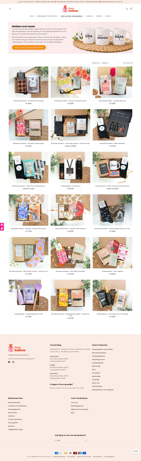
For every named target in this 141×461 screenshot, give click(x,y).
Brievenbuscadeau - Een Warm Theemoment (28, 143)
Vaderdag (95, 380)
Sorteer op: (96, 63)
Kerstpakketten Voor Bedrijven (103, 390)
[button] (10, 9)
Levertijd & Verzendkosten (17, 406)
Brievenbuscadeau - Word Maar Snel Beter (70, 271)
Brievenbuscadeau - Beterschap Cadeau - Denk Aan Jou (28, 271)
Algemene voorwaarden (84, 456)
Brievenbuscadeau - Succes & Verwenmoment (70, 101)
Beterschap (96, 366)
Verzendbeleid (97, 456)
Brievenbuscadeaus (99, 353)
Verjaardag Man (97, 363)
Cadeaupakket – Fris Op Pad (70, 186)
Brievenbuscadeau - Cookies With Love (112, 101)
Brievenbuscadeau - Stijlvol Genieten (112, 143)
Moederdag (96, 376)
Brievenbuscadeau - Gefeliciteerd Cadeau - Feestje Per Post (71, 314)
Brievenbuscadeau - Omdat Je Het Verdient (70, 228)
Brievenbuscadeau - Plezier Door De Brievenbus (28, 186)
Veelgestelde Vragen (15, 429)
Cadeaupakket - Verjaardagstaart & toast (28, 314)
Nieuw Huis (96, 383)
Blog (72, 413)
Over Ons (74, 403)
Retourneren (12, 413)
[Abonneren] (85, 440)
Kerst (94, 369)
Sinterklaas (96, 373)
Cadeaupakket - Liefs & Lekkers (112, 271)
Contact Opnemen (15, 419)
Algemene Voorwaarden (79, 409)
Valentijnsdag (97, 386)
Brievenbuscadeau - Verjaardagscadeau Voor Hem (112, 228)
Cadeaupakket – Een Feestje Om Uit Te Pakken (112, 314)
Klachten (11, 426)
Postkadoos (35, 456)
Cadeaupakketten (98, 356)
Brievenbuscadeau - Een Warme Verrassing (28, 101)
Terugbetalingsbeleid (58, 456)
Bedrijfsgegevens (77, 406)
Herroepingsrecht (14, 409)
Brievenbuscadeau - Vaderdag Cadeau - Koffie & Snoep (70, 143)
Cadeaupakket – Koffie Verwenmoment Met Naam (112, 186)
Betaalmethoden (14, 403)
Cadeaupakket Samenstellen (102, 349)
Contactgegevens (109, 456)
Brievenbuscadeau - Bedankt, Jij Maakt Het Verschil (28, 229)
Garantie (11, 416)
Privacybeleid (13, 423)
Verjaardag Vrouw (98, 359)
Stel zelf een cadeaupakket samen (29, 47)
